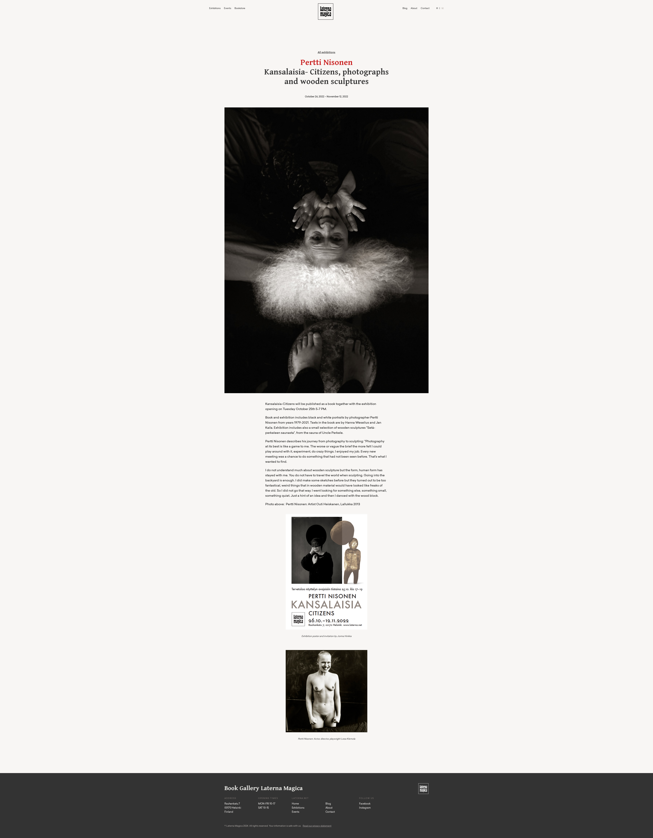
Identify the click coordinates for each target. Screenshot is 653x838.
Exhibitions (215, 8)
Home (295, 804)
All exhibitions (326, 52)
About (414, 8)
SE (442, 9)
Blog (405, 8)
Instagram (365, 808)
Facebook (365, 804)
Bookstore (240, 8)
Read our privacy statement (317, 826)
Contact (425, 8)
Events (227, 8)
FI (437, 9)
